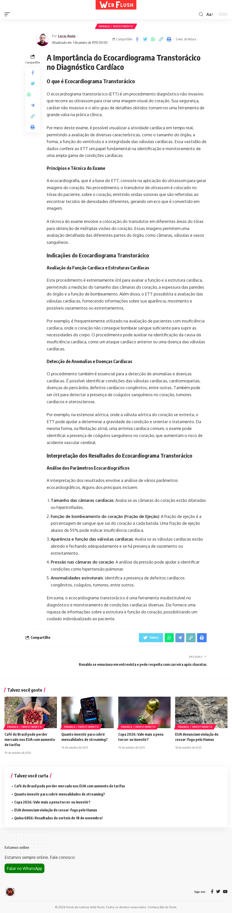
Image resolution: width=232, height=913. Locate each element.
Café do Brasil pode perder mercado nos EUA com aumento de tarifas (30, 739)
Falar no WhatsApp (24, 868)
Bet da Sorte (168, 907)
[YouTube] (225, 892)
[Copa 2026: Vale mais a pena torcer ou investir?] (144, 712)
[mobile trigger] (8, 14)
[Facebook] (212, 892)
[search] (201, 14)
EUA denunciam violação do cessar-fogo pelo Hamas (55, 810)
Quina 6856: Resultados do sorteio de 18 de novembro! (58, 818)
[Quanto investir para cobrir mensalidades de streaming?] (87, 712)
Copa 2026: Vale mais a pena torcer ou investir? (52, 802)
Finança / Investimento (116, 26)
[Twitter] (218, 892)
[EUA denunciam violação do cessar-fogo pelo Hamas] (201, 712)
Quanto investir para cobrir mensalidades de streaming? (59, 794)
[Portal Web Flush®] (116, 5)
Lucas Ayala (66, 36)
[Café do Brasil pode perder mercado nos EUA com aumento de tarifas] (31, 712)
